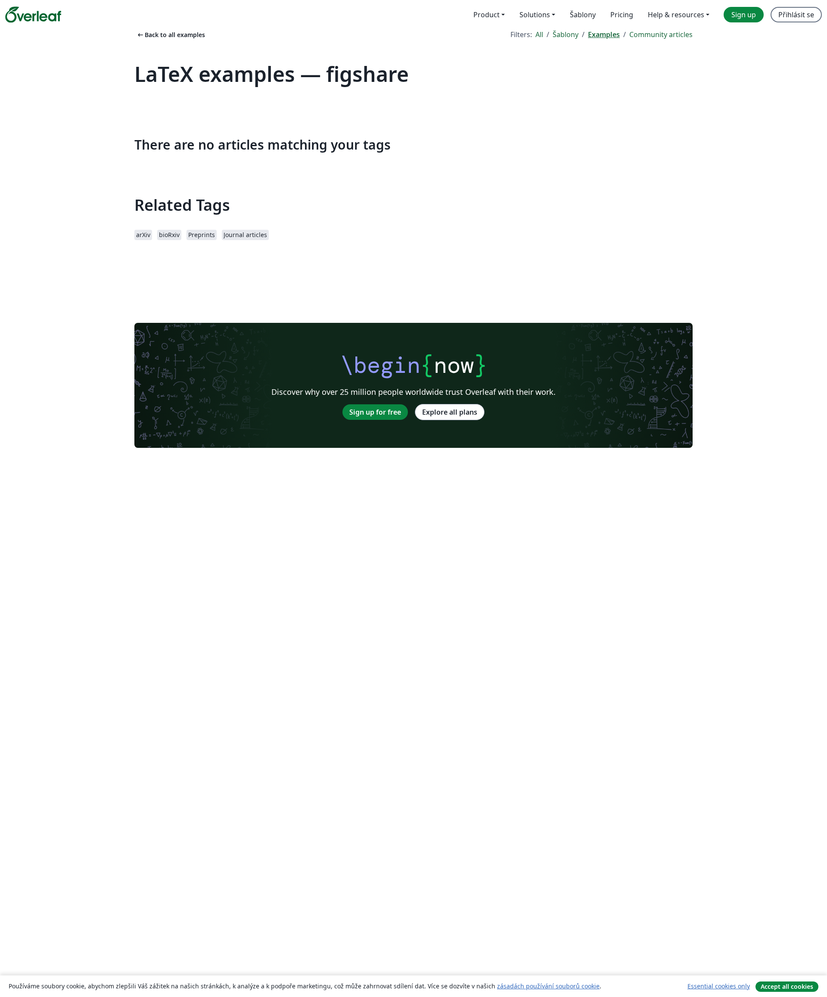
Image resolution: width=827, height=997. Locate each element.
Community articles (661, 34)
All (539, 34)
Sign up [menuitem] (743, 14)
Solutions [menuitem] (534, 14)
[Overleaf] (33, 14)
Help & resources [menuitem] (676, 14)
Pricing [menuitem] (621, 14)
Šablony (565, 34)
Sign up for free (375, 412)
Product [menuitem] (486, 14)
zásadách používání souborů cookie (548, 986)
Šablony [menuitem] (583, 14)
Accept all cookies (787, 986)
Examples (604, 34)
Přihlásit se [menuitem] (796, 14)
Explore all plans (449, 412)
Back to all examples (170, 35)
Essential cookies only (718, 986)
